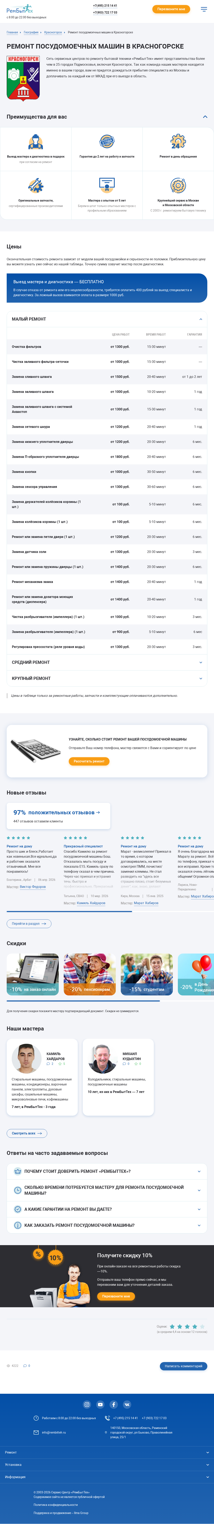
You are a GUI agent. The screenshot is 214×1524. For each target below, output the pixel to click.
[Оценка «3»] (187, 1326)
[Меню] (204, 9)
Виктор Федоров (33, 887)
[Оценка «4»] (194, 1326)
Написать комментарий (183, 1366)
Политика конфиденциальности (56, 1504)
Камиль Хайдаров (91, 903)
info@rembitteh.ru (54, 1432)
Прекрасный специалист (83, 846)
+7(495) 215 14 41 (105, 5)
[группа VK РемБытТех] (127, 1404)
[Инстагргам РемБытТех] (87, 1404)
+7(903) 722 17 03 (105, 12)
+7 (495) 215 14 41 (125, 1418)
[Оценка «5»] (202, 1326)
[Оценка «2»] (179, 1326)
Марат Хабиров (146, 903)
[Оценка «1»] (172, 1326)
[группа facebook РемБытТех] (114, 1404)
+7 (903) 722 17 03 (154, 1418)
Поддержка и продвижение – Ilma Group (61, 1513)
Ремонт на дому (19, 846)
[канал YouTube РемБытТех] (100, 1404)
